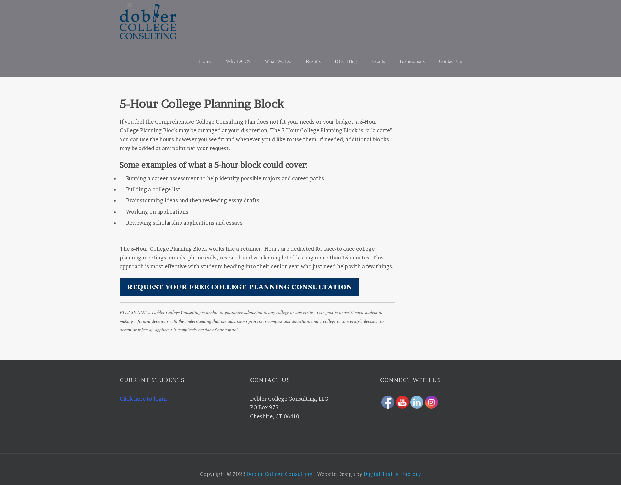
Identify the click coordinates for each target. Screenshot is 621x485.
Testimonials (412, 61)
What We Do (278, 61)
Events (378, 61)
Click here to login (143, 398)
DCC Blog (346, 61)
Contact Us (450, 61)
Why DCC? (238, 61)
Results (313, 61)
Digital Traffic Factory (392, 474)
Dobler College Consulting (279, 474)
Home (205, 61)
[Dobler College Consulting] (160, 21)
